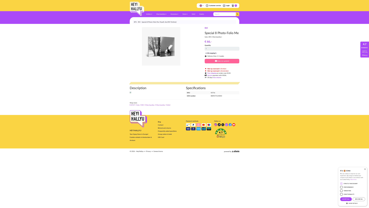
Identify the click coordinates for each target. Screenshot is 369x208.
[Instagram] (215, 125)
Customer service (215, 5)
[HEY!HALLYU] (137, 9)
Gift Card (161, 137)
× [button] (365, 169)
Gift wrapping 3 (212, 53)
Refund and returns (164, 128)
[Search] (237, 14)
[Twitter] (222, 125)
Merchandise (149, 105)
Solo (138, 105)
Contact (160, 125)
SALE (168, 105)
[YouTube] (233, 125)
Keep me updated (223, 61)
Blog (159, 122)
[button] (226, 133)
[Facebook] (230, 125)
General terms (158, 151)
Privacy (148, 151)
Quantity (208, 45)
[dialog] (352, 186)
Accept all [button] (346, 199)
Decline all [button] (359, 199)
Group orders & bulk (165, 134)
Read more (353, 179)
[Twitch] (226, 125)
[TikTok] (219, 125)
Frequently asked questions (167, 131)
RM (206, 28)
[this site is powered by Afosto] (231, 151)
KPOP (132, 105)
